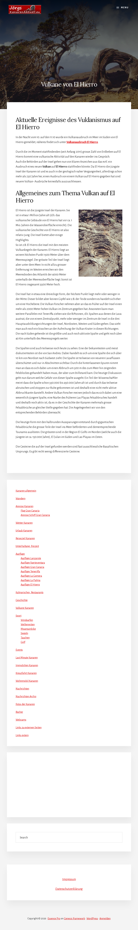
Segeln (24, 633)
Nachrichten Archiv (26, 696)
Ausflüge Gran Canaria (32, 567)
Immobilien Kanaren (27, 665)
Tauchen (25, 637)
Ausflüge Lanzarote (31, 558)
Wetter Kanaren (24, 522)
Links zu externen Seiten (29, 727)
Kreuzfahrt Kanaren (26, 673)
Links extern (22, 735)
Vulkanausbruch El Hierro (82, 142)
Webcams (21, 719)
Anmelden (105, 918)
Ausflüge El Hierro (30, 584)
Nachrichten (22, 688)
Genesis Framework (74, 918)
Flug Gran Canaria (30, 510)
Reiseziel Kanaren (25, 538)
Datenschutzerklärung (69, 888)
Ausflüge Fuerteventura (33, 562)
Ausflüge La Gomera (31, 576)
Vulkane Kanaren (25, 608)
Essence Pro (54, 918)
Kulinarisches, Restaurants (29, 592)
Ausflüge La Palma (30, 580)
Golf (23, 642)
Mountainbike (28, 629)
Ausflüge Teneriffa (30, 571)
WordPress (92, 918)
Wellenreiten (28, 624)
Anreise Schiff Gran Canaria (35, 515)
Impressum (69, 879)
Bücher (19, 712)
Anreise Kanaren (24, 506)
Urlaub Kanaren (24, 530)
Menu (125, 7)
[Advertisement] (69, 44)
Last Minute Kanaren (27, 657)
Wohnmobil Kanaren (27, 681)
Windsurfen (27, 620)
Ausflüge (20, 554)
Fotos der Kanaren (25, 704)
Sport (18, 615)
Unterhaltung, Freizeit (27, 546)
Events (19, 649)
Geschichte (22, 600)
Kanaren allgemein (26, 490)
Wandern (20, 498)
